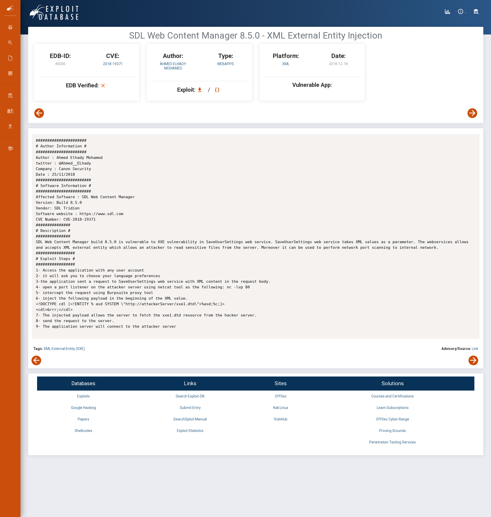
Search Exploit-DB (190, 396)
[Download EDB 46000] (201, 90)
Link (475, 349)
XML (285, 64)
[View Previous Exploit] (39, 113)
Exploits (83, 396)
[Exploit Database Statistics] (447, 12)
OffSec (281, 396)
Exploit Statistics (190, 431)
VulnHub (280, 419)
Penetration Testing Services (392, 442)
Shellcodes (83, 431)
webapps (225, 64)
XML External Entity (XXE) (64, 349)
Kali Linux (280, 408)
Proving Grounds (392, 431)
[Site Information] (462, 12)
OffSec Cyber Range (392, 419)
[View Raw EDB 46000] (217, 90)
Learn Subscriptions (393, 408)
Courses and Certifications (392, 396)
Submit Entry (190, 408)
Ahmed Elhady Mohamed (173, 66)
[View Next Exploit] (472, 113)
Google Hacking (83, 408)
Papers (83, 419)
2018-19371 (113, 64)
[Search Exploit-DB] (476, 12)
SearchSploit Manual (190, 419)
